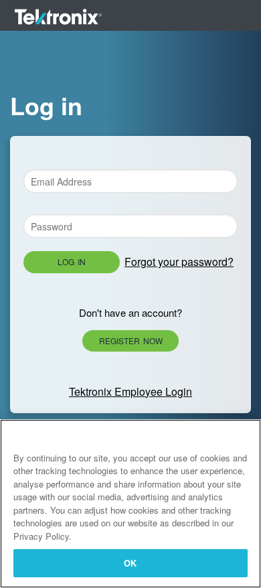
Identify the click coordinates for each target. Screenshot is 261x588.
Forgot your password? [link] (179, 261)
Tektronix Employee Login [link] (130, 391)
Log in (72, 261)
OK (130, 563)
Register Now (131, 340)
